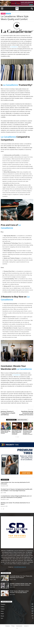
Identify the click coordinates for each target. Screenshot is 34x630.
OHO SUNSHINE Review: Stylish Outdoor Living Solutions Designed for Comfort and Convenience (17, 432)
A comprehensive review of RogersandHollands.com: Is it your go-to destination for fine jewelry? (16, 496)
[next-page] (18, 437)
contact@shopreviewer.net (20, 567)
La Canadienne (14, 46)
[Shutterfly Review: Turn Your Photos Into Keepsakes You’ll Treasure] (5, 578)
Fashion (6, 12)
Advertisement (19, 625)
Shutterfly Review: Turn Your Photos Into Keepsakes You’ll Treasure (21, 576)
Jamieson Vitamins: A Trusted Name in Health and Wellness (8, 413)
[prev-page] (16, 437)
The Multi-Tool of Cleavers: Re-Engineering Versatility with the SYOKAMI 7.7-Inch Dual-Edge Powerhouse (16, 489)
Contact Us (26, 625)
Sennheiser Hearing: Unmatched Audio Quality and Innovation (26, 413)
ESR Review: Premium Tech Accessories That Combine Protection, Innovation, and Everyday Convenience (27, 432)
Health (2, 613)
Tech (2, 618)
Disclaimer (8, 625)
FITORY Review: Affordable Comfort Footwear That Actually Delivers (19, 591)
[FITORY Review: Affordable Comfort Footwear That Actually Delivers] (5, 593)
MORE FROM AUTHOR (22, 419)
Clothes (2, 429)
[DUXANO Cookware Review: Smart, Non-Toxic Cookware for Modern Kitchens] (5, 586)
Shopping (8, 13)
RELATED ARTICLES (11, 419)
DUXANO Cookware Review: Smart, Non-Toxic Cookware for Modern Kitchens (21, 584)
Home (2, 12)
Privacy (13, 625)
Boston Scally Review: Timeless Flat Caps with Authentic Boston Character (5, 432)
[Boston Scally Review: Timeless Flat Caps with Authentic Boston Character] (6, 426)
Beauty (2, 616)
